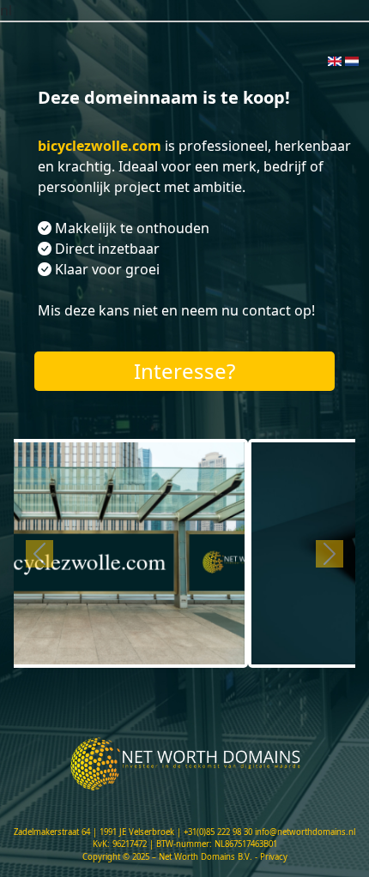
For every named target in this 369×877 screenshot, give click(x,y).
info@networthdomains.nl (305, 832)
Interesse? (184, 371)
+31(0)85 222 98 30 (218, 832)
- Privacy (271, 856)
